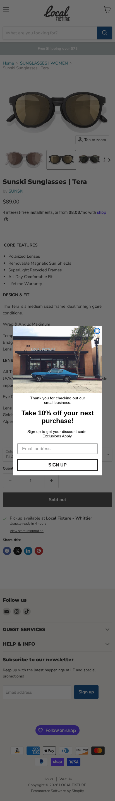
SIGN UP (57, 465)
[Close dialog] (97, 331)
